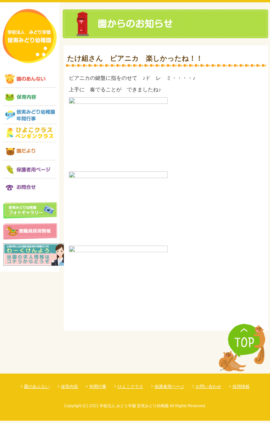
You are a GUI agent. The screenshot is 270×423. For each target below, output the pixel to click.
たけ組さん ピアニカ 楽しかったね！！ (135, 58)
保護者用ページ (169, 386)
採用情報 (241, 386)
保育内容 (69, 386)
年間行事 (97, 386)
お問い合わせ (208, 386)
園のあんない (37, 386)
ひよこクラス (130, 386)
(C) (85, 406)
